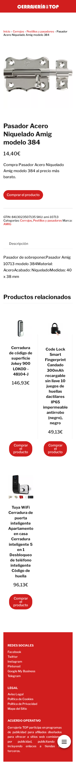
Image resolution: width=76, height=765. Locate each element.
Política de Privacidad (22, 704)
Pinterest (14, 666)
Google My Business (21, 671)
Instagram (15, 661)
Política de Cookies (20, 699)
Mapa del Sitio (17, 708)
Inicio (6, 31)
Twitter (13, 656)
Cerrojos (18, 31)
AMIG (7, 224)
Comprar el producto (23, 195)
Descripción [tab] (18, 244)
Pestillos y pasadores (40, 31)
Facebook (14, 652)
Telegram (14, 676)
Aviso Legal (15, 694)
